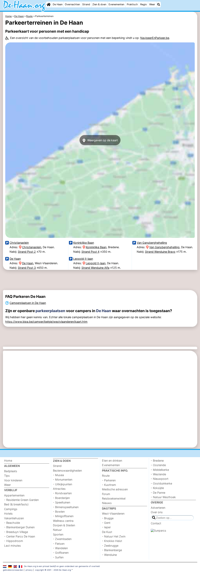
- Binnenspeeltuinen (66, 507)
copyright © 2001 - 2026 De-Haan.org (53, 570)
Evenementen (116, 4)
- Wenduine (109, 554)
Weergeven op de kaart (102, 140)
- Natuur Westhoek (163, 497)
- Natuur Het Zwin (113, 536)
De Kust (107, 532)
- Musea (58, 475)
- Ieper (106, 527)
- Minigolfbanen (63, 516)
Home (8, 460)
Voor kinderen (13, 480)
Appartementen (14, 495)
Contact (156, 523)
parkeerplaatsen (50, 310)
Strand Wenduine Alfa (95, 267)
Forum (106, 494)
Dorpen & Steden (64, 525)
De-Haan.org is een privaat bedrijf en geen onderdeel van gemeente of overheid (62, 566)
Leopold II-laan (83, 258)
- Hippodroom (13, 541)
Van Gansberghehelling (152, 242)
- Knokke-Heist (112, 541)
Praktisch (132, 4)
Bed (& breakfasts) (16, 504)
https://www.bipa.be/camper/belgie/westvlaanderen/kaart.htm (46, 321)
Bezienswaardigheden (67, 470)
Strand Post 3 (27, 267)
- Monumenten (62, 479)
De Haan (57, 4)
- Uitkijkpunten (62, 484)
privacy (29, 570)
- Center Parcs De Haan (19, 536)
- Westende (158, 474)
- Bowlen (59, 511)
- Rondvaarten (62, 493)
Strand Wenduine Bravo (160, 251)
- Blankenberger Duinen (19, 527)
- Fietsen (58, 543)
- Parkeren (109, 480)
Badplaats (10, 471)
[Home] (48, 4)
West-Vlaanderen (113, 513)
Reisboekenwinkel (113, 498)
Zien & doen (99, 4)
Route (106, 475)
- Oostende (158, 465)
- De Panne (158, 492)
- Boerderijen (61, 498)
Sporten (58, 534)
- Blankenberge (112, 550)
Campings (10, 509)
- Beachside (12, 522)
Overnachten (72, 4)
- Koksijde (157, 488)
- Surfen (58, 557)
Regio (143, 4)
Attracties (59, 488)
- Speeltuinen (61, 502)
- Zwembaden (62, 539)
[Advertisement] (100, 280)
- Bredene (157, 460)
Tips (7, 475)
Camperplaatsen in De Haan (28, 302)
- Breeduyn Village (16, 532)
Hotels (8, 513)
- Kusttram (109, 484)
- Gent (106, 522)
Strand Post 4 (90, 251)
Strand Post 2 (27, 251)
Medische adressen (115, 489)
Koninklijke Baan (83, 242)
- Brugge (107, 518)
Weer (152, 4)
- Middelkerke (160, 469)
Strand (86, 4)
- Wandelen (60, 548)
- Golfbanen (61, 552)
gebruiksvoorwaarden (13, 570)
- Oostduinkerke (161, 483)
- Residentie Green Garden (21, 499)
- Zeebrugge (110, 545)
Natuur (57, 529)
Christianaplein (19, 242)
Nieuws (107, 503)
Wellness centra (63, 520)
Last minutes (12, 545)
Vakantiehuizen (14, 518)
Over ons (157, 512)
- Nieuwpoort (159, 478)
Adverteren (158, 507)
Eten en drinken (112, 460)
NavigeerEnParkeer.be (154, 37)
